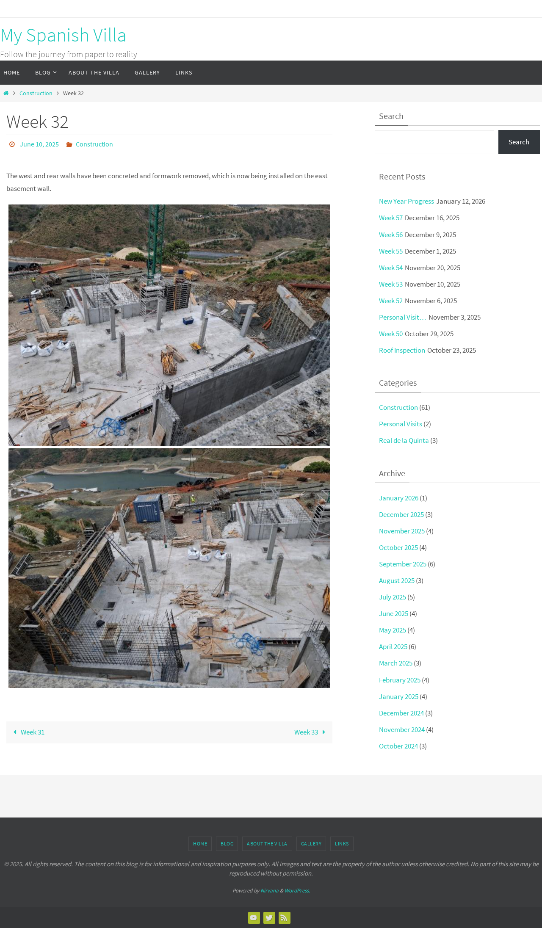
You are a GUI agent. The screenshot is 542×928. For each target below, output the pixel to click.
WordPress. (297, 890)
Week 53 (391, 284)
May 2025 (392, 630)
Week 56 (391, 234)
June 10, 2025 (39, 144)
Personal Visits (400, 423)
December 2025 (401, 514)
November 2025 (402, 531)
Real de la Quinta (404, 440)
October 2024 (398, 746)
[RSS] (284, 917)
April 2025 (393, 646)
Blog (227, 843)
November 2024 (402, 729)
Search (519, 141)
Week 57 (391, 217)
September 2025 (402, 564)
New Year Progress (406, 201)
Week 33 (306, 732)
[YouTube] (253, 917)
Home (200, 843)
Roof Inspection (402, 350)
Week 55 (391, 251)
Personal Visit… (402, 317)
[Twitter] (268, 917)
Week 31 (31, 732)
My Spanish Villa (63, 34)
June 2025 (393, 613)
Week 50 (391, 333)
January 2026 (398, 498)
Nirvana (269, 890)
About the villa (267, 843)
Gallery (311, 843)
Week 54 (391, 267)
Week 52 (391, 300)
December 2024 (401, 713)
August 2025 (397, 580)
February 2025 (399, 680)
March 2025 (395, 663)
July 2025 (392, 597)
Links (342, 843)
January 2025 (398, 696)
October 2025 (398, 547)
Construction (36, 93)
